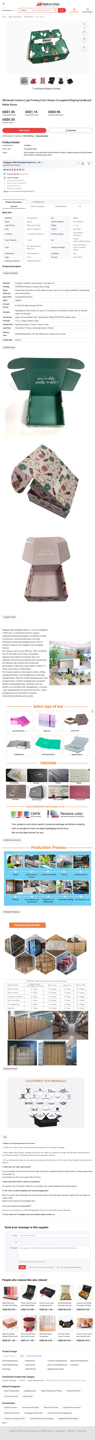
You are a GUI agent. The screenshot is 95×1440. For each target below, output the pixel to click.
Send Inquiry (24, 130)
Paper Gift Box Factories (72, 1407)
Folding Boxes (30, 1361)
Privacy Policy (82, 1431)
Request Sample (42, 136)
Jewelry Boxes (30, 1365)
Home (4, 17)
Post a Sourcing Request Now (69, 1267)
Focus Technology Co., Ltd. (32, 1431)
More (4, 1423)
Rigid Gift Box (28, 1396)
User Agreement (60, 1431)
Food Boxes (74, 1365)
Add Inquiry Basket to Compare (47, 88)
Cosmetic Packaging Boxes (57, 1361)
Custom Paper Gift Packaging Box (60, 1413)
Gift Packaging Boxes (10, 1361)
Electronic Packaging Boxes (57, 1365)
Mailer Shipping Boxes (10, 1365)
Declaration (71, 1431)
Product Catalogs (34, 1356)
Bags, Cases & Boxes (15, 17)
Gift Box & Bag (28, 17)
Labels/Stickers (30, 1369)
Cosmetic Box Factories (30, 1407)
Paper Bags (6, 1369)
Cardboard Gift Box (73, 1391)
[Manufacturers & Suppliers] (47, 4)
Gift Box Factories (10, 1407)
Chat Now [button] (72, 130)
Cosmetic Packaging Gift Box (14, 1418)
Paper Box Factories (51, 1407)
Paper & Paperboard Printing (51, 1391)
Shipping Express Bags (56, 1369)
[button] (85, 206)
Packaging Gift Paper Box (33, 1413)
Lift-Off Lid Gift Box (11, 1396)
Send (22, 1267)
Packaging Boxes (30, 1391)
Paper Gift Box (39, 17)
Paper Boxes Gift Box (11, 1413)
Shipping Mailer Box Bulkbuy (68, 1418)
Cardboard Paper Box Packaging (41, 1418)
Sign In (5, 191)
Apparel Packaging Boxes (79, 1361)
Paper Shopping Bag (11, 1391)
